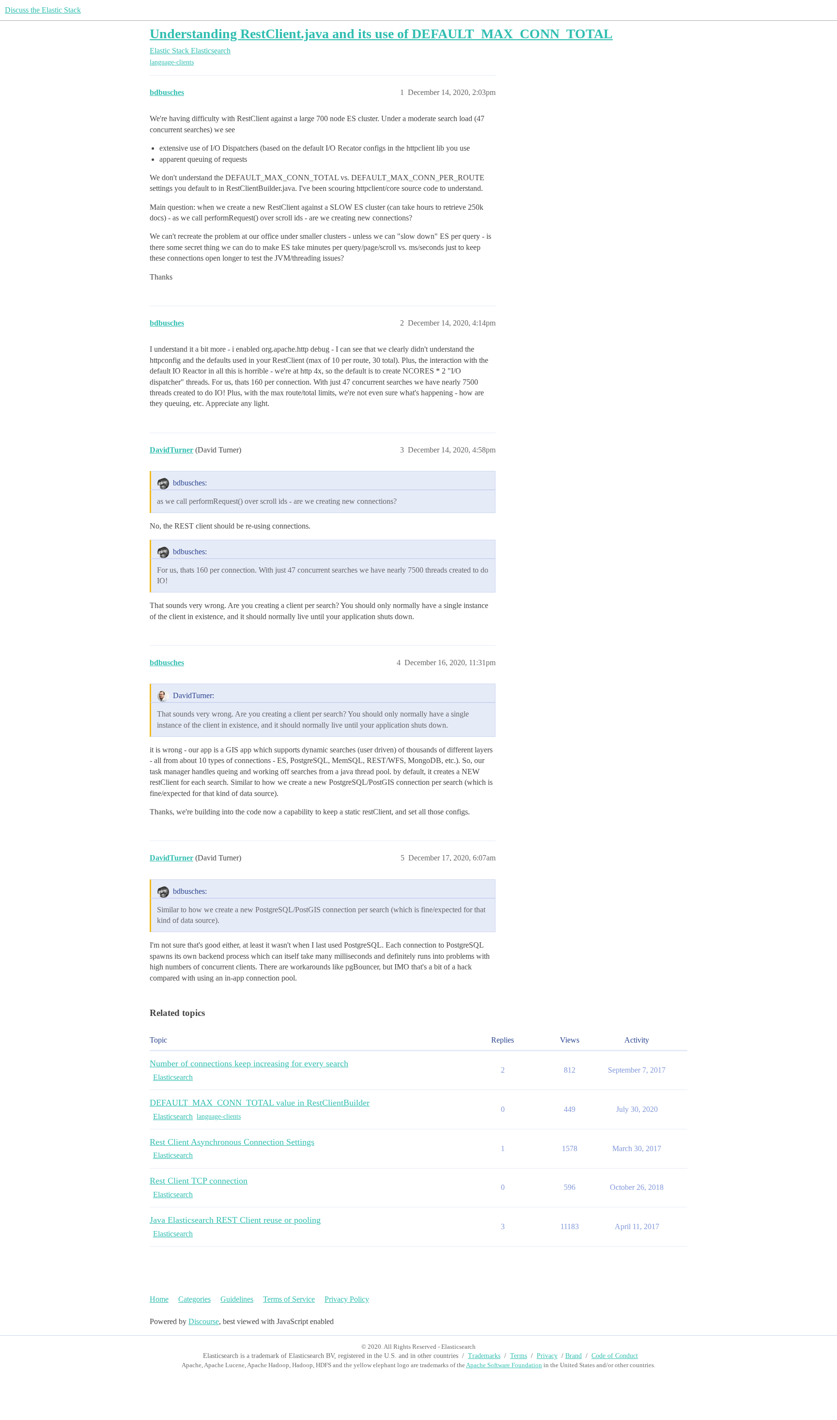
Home (159, 1299)
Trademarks (484, 1355)
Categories (194, 1299)
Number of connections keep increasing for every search (249, 1063)
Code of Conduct (614, 1355)
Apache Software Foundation (504, 1365)
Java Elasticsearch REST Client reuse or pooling (235, 1220)
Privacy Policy (347, 1299)
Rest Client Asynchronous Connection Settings (232, 1142)
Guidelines (236, 1299)
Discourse (203, 1321)
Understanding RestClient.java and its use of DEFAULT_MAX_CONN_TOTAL (381, 33)
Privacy (547, 1355)
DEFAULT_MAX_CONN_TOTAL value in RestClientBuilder (260, 1103)
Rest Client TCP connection (199, 1181)
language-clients (172, 62)
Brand (573, 1355)
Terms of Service (289, 1299)
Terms (518, 1355)
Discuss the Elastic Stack (43, 10)
